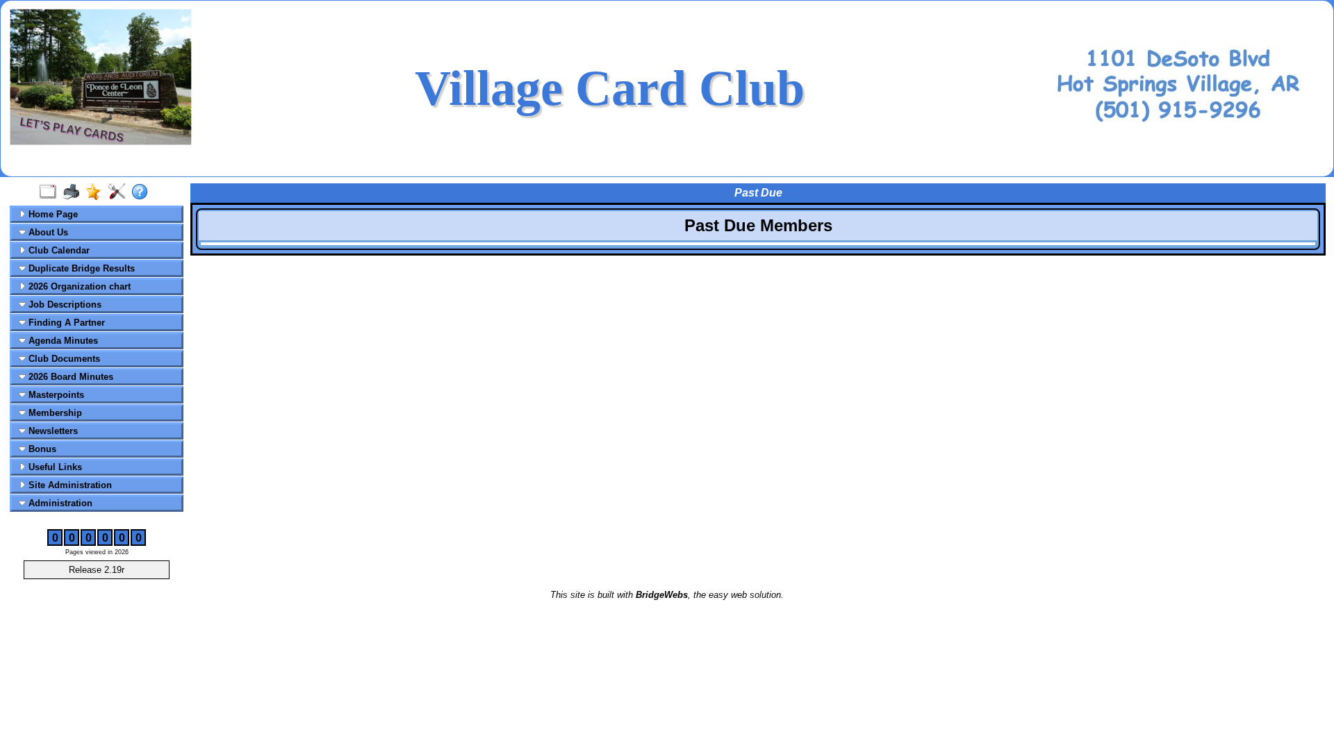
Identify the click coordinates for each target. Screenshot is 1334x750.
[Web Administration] (119, 192)
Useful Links (54, 467)
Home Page (52, 214)
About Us (47, 232)
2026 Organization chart (78, 286)
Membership (54, 413)
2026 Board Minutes (69, 377)
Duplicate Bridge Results (80, 268)
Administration (59, 503)
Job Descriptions (63, 304)
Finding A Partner (65, 322)
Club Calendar (58, 250)
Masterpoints (55, 395)
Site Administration (69, 485)
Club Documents (63, 358)
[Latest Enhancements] (96, 192)
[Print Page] (74, 192)
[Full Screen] (51, 192)
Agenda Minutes (62, 340)
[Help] (142, 192)
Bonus (41, 449)
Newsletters (52, 431)
